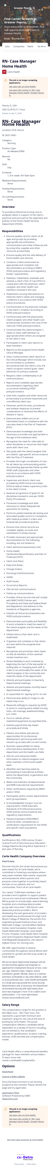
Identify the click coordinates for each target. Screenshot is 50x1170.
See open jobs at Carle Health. (22, 86)
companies (19, 46)
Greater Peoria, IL (24, 8)
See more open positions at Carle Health (25, 1139)
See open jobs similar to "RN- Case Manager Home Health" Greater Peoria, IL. (26, 93)
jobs (7, 46)
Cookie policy (31, 1164)
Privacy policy (19, 1164)
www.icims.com (10, 1098)
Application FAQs (10, 1092)
